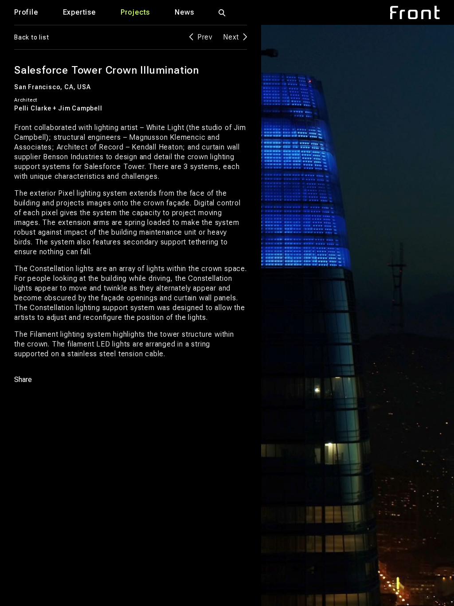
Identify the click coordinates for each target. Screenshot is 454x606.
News (184, 12)
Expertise (79, 12)
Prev (204, 37)
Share (23, 380)
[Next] (340, 315)
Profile (26, 12)
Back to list (31, 37)
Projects (135, 12)
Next (231, 37)
